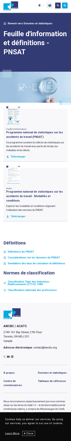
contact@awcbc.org (45, 347)
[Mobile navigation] (65, 5)
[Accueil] (10, 6)
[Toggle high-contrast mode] (40, 5)
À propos (9, 372)
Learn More (12, 433)
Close (29, 433)
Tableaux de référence (52, 381)
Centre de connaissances (12, 383)
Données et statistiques (52, 372)
